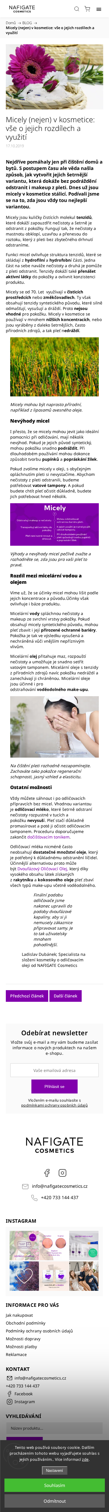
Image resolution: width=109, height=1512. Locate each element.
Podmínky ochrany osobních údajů (39, 1331)
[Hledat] (76, 8)
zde (85, 1459)
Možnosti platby (21, 1346)
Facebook (46, 1173)
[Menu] (99, 9)
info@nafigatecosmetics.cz (59, 1186)
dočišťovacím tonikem (48, 837)
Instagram (62, 1173)
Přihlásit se (54, 1086)
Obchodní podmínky (25, 1323)
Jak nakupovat (19, 1315)
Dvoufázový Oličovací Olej (42, 868)
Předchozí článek (27, 996)
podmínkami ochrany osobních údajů (54, 1105)
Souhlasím (54, 1485)
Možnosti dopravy (23, 1338)
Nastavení (54, 1470)
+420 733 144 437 (59, 1197)
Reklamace (16, 1354)
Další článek (65, 996)
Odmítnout (55, 1501)
